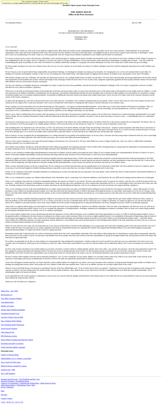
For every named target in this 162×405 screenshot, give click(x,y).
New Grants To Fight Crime (10, 362)
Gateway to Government (9, 383)
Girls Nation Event (7, 332)
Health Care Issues (7, 306)
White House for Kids (48, 383)
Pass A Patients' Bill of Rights (11, 321)
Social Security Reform (9, 328)
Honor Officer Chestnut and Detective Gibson (17, 340)
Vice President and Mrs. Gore (29, 379)
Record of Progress (7, 381)
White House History (8, 385)
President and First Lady (9, 379)
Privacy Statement (7, 387)
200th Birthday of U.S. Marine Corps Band (16, 358)
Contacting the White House (29, 383)
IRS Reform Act (6, 295)
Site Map (4, 395)
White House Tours (23, 385)
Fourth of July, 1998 (8, 370)
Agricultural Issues (7, 302)
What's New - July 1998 (9, 291)
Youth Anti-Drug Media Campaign (13, 347)
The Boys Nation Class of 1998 (12, 317)
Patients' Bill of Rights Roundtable (13, 310)
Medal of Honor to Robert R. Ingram (14, 366)
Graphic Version (6, 398)
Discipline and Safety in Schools (12, 343)
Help (33, 385)
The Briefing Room (22, 381)
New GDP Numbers (8, 373)
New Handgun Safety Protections (12, 325)
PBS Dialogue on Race (9, 336)
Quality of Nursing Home (10, 355)
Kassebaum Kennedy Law (10, 313)
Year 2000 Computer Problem (11, 298)
